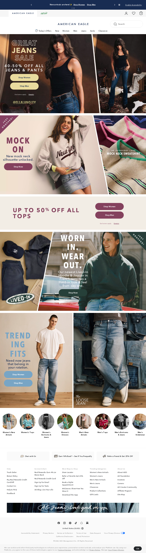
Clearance (103, 30)
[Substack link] (87, 523)
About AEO (122, 472)
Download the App (70, 495)
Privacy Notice (94, 550)
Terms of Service (64, 550)
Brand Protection (83, 536)
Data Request (95, 533)
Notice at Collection (65, 533)
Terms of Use (81, 533)
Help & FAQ (12, 489)
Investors (121, 479)
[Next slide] (114, 4)
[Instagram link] (64, 523)
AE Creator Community (127, 487)
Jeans (83, 30)
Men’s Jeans (95, 483)
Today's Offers (45, 30)
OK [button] (137, 548)
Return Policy (12, 476)
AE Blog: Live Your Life (44, 489)
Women (66, 30)
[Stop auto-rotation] (119, 5)
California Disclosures (64, 536)
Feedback (11, 493)
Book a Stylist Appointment (67, 483)
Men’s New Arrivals (97, 479)
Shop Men (98, 4)
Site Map (121, 494)
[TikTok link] (76, 523)
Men (75, 30)
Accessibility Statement (30, 533)
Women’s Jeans (96, 476)
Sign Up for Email (42, 482)
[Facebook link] (59, 523)
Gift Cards (94, 494)
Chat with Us (30, 456)
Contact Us (11, 486)
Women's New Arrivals (99, 472)
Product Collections (98, 491)
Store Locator (67, 472)
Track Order (12, 472)
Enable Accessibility (133, 5)
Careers (120, 483)
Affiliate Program (124, 491)
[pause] (137, 321)
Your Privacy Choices (116, 550)
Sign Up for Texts (42, 486)
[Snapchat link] (81, 523)
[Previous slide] (31, 4)
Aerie (92, 30)
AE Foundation (123, 476)
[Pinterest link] (70, 523)
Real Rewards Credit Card (45, 478)
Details (107, 4)
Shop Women (86, 4)
